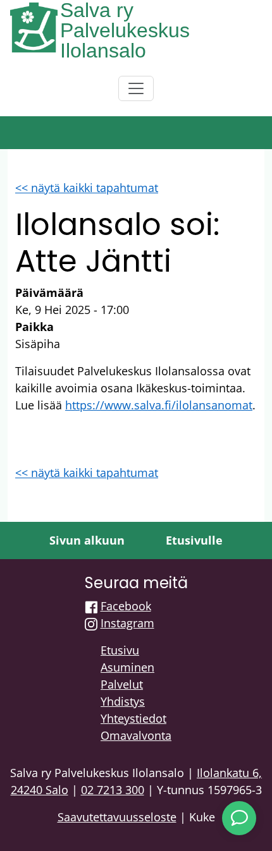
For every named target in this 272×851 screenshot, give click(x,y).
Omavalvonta (136, 735)
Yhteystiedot (133, 718)
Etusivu (120, 650)
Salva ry (96, 10)
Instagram (127, 623)
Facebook (126, 605)
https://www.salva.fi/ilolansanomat (158, 405)
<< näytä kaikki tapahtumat (86, 187)
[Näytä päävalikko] (136, 88)
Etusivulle (194, 540)
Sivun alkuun (87, 540)
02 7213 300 (112, 789)
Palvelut (122, 684)
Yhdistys (123, 701)
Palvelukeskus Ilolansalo (125, 40)
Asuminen (127, 667)
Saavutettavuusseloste (117, 816)
